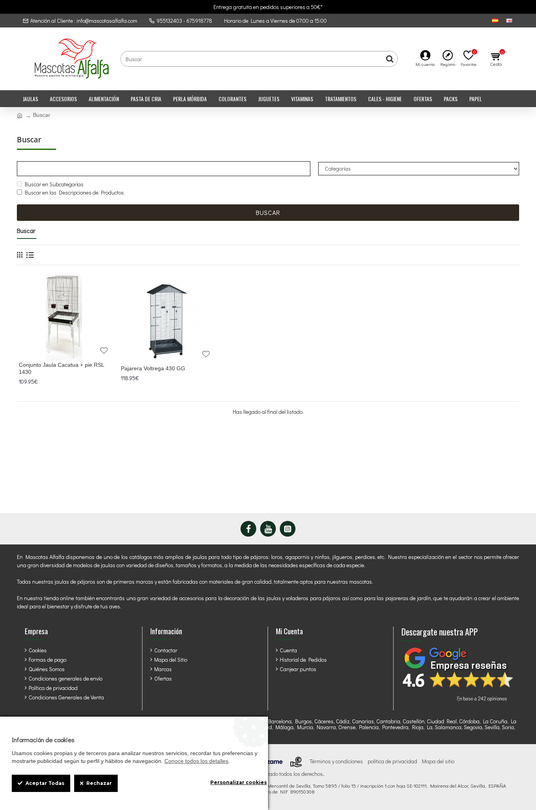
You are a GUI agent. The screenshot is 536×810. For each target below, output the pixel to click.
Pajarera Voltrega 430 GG (153, 368)
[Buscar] (389, 58)
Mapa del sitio (438, 761)
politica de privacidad (392, 761)
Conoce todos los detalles (196, 761)
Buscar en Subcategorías (54, 184)
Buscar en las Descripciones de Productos (74, 192)
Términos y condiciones (336, 761)
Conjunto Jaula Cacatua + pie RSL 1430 (61, 368)
